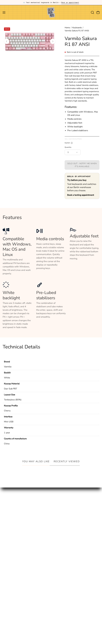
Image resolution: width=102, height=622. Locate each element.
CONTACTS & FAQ (63, 511)
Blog (56, 507)
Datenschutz (9, 549)
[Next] (52, 41)
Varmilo (7, 366)
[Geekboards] (51, 12)
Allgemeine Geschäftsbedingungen (20, 553)
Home (67, 27)
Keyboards (77, 27)
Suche (6, 540)
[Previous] (6, 41)
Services (7, 520)
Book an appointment (70, 2)
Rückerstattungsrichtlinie (15, 558)
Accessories (8, 516)
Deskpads (7, 511)
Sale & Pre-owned (12, 525)
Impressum (8, 544)
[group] (51, 2)
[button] (92, 12)
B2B (56, 516)
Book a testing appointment (80, 195)
